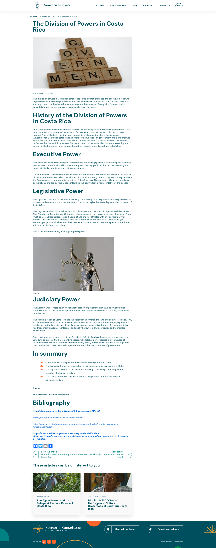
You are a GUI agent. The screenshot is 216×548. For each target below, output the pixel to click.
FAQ (134, 5)
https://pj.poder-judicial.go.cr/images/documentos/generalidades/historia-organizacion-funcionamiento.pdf (76, 425)
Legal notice (166, 542)
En (178, 5)
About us (147, 5)
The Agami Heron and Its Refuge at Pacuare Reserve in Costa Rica (55, 503)
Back (35, 16)
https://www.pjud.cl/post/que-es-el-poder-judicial (57, 417)
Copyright (179, 542)
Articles (100, 5)
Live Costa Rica (118, 5)
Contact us (164, 5)
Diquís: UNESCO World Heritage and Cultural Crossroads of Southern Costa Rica (107, 504)
